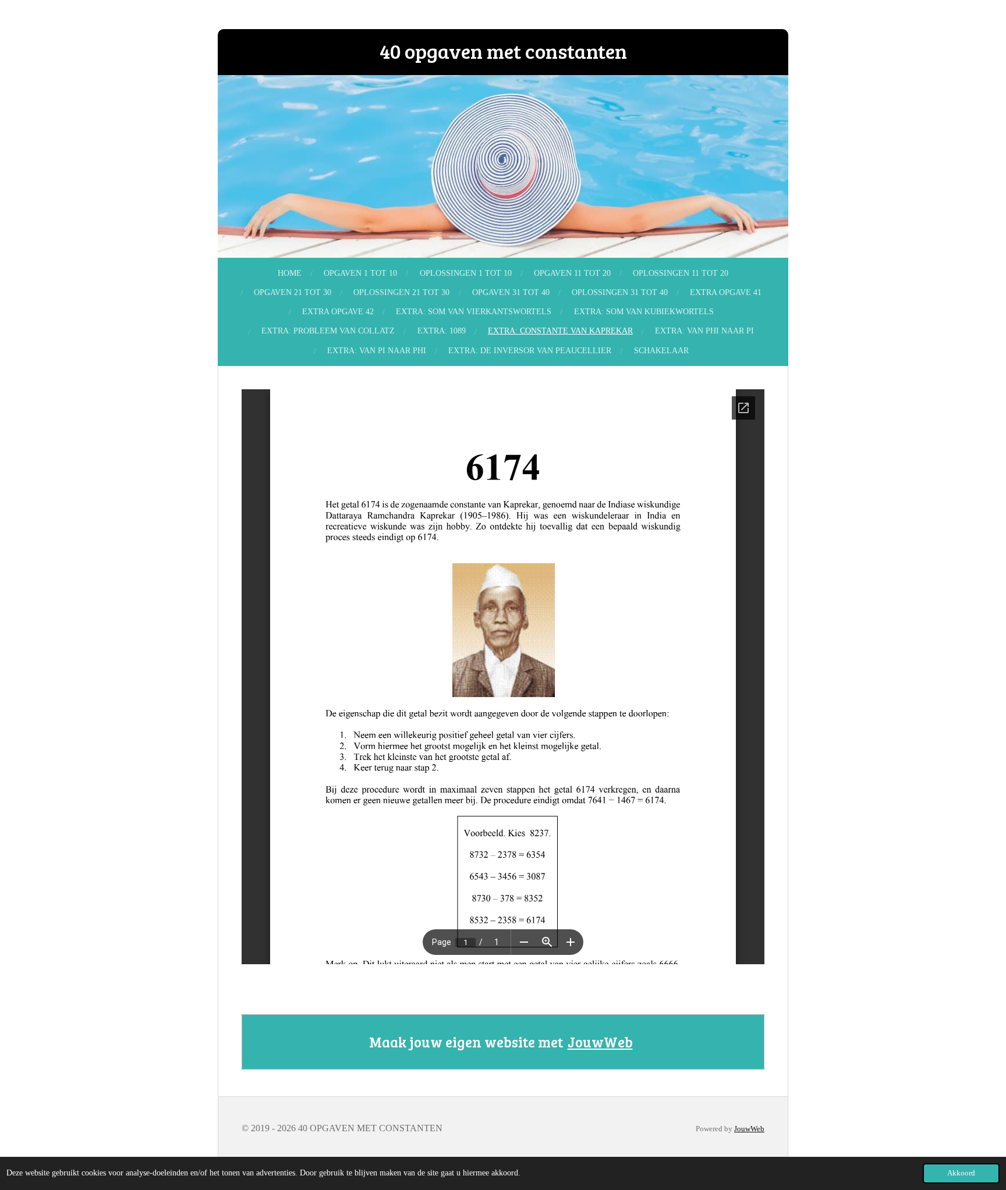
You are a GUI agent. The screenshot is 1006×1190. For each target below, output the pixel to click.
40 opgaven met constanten (503, 51)
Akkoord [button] (961, 1173)
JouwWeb (600, 1042)
